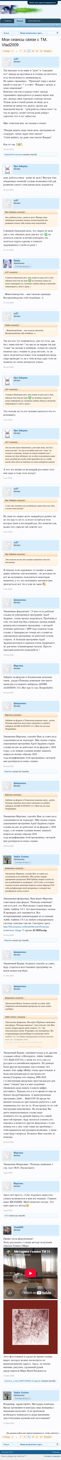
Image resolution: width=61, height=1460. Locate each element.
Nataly (17, 260)
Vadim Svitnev (21, 856)
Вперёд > (48, 51)
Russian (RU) (7, 1452)
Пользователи (34, 21)
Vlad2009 (18, 1227)
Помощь (55, 1452)
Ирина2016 (9, 154)
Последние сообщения (32, 25)
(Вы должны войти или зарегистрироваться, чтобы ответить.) (32, 1433)
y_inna (15, 1381)
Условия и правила (52, 1456)
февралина (20, 600)
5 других (36, 1381)
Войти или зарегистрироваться (42, 3)
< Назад (6, 51)
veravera (8, 1381)
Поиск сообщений (10, 25)
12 (41, 51)
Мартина (18, 665)
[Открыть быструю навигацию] (57, 33)
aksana (19, 154)
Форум (20, 21)
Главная (7, 21)
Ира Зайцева (20, 166)
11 (37, 51)
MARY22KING (25, 1381)
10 (33, 51)
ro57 (16, 59)
